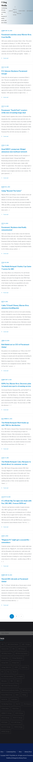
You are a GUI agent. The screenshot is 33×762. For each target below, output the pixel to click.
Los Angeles (20, 676)
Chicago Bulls (4, 662)
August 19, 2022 (6, 497)
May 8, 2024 (4, 301)
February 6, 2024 (6, 379)
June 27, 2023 (5, 457)
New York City (26, 690)
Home (20, 751)
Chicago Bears (4, 658)
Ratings (24, 694)
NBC (11, 681)
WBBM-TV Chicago (6, 713)
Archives (2, 630)
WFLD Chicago (5, 717)
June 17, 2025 (5, 145)
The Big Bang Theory (6, 704)
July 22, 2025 (5, 106)
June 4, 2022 (4, 536)
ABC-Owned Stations (12, 644)
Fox (8, 671)
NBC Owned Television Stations (9, 685)
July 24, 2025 (5, 67)
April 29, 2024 (5, 340)
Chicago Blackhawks (17, 658)
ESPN (16, 667)
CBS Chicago (21, 649)
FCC (2, 671)
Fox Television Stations (7, 676)
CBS (13, 649)
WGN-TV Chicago (17, 717)
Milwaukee (4, 681)
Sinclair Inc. (4, 699)
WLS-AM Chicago (16, 722)
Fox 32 (14, 671)
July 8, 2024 (4, 223)
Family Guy (24, 667)
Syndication (14, 699)
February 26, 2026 (6, 30)
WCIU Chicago (19, 713)
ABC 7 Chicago (26, 644)
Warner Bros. (15, 708)
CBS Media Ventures (6, 653)
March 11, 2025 (5, 187)
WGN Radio (4, 722)
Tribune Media (5, 708)
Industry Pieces (28, 751)
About (1, 751)
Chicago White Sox (6, 667)
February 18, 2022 (6, 575)
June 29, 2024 (5, 262)
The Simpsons (27, 704)
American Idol (5, 649)
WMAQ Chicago (18, 727)
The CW (18, 704)
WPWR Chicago (5, 731)
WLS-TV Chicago (5, 727)
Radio (17, 694)
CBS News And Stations (21, 653)
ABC (2, 644)
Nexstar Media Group (6, 694)
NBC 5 (18, 681)
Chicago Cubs (15, 662)
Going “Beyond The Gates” (11, 191)
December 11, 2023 (6, 418)
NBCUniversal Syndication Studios (10, 690)
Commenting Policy (11, 751)
